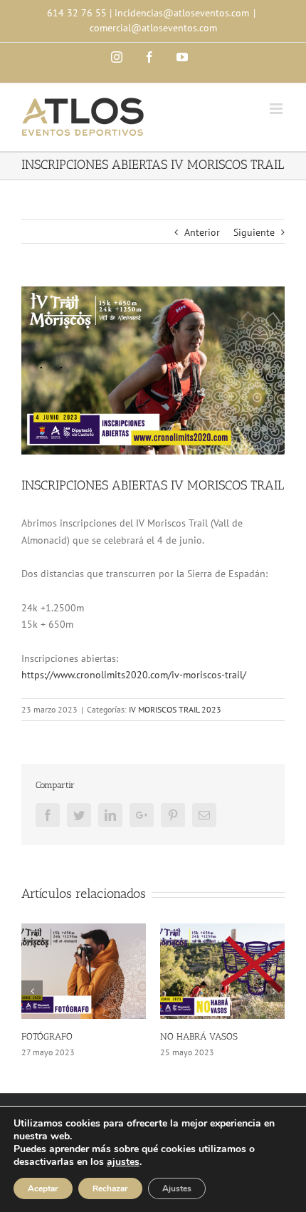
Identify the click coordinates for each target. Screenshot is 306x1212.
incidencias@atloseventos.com (182, 12)
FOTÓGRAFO (47, 1036)
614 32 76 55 (77, 12)
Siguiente (254, 232)
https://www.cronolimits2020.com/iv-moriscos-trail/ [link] (133, 674)
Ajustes (176, 1188)
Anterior (202, 232)
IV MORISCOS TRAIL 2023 (175, 709)
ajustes (123, 1162)
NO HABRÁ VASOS (199, 1036)
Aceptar (43, 1188)
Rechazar (110, 1188)
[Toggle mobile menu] (277, 108)
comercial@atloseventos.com (153, 27)
